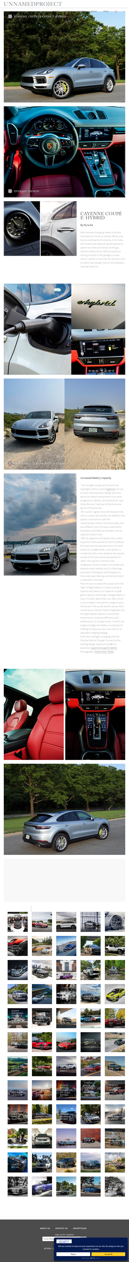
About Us (45, 1228)
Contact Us (61, 1228)
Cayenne (110, 489)
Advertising (79, 1228)
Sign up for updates (64, 1234)
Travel (55, 11)
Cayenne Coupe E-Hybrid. (104, 648)
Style (69, 11)
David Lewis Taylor (104, 651)
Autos (81, 11)
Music (94, 11)
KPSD (106, 11)
